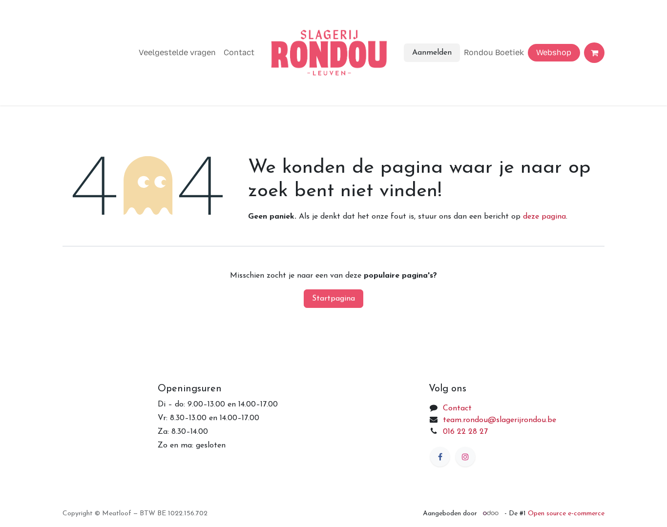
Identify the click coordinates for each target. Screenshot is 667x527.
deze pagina (544, 217)
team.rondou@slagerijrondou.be (499, 420)
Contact (239, 52)
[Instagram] (465, 456)
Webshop (553, 52)
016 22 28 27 (465, 432)
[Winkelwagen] (594, 52)
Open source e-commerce (566, 513)
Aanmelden (432, 53)
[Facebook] (440, 456)
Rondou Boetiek (494, 52)
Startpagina (333, 299)
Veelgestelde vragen (177, 52)
